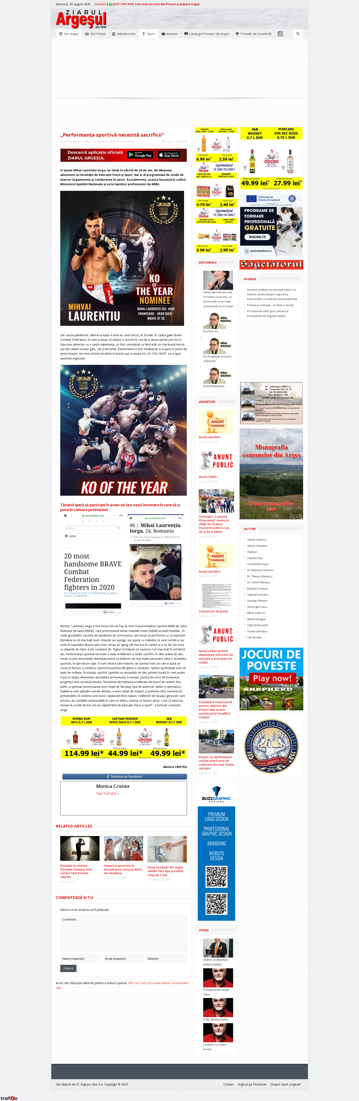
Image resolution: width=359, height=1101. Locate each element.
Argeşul (252, 552)
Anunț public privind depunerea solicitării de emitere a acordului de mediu (216, 656)
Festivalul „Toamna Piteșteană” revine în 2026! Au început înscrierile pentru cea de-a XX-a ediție (214, 524)
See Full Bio (106, 793)
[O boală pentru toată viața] (218, 977)
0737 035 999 (123, 4)
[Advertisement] (179, 69)
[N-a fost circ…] (218, 319)
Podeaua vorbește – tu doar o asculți (270, 305)
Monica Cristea (82, 141)
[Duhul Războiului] (218, 374)
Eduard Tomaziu (257, 588)
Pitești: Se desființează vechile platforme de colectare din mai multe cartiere (216, 762)
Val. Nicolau (254, 637)
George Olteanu (257, 600)
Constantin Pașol (257, 564)
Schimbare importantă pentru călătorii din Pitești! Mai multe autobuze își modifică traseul (215, 709)
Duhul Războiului (213, 386)
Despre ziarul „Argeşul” (285, 1084)
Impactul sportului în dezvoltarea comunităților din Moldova (123, 869)
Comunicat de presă (213, 611)
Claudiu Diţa (255, 558)
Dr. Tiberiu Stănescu (259, 576)
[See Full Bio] (118, 793)
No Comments (125, 141)
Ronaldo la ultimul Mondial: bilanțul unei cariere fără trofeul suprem (76, 871)
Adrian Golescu (257, 539)
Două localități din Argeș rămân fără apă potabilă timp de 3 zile (165, 871)
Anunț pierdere (209, 571)
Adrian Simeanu (257, 546)
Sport (151, 34)
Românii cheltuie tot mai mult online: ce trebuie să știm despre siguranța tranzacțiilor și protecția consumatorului (272, 294)
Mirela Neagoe (256, 619)
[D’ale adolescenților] (218, 1007)
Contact (101, 4)
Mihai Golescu (256, 613)
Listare (170, 141)
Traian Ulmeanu (257, 631)
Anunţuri (172, 34)
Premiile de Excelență (256, 34)
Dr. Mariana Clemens (260, 570)
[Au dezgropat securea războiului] (218, 344)
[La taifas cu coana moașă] (218, 1032)
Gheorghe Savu (257, 607)
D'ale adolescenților (216, 1019)
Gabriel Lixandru (257, 594)
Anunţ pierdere (209, 437)
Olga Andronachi (257, 625)
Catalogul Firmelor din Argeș (209, 34)
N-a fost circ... (211, 331)
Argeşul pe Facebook (252, 1084)
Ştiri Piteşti (98, 34)
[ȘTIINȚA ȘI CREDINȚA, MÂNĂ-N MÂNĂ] (218, 948)
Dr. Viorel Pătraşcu (258, 582)
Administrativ (126, 34)
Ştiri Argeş (71, 34)
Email (184, 141)
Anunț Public (208, 477)
